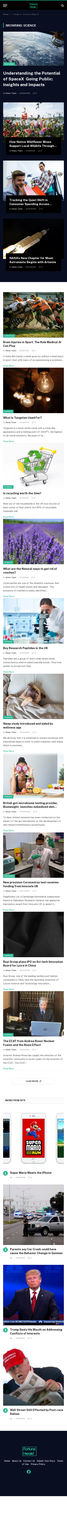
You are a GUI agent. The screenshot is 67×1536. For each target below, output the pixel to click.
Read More (8, 366)
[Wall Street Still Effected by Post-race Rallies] (33, 1375)
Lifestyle (9, 336)
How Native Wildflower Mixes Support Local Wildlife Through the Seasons (31, 146)
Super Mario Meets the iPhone (31, 1172)
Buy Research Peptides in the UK (25, 648)
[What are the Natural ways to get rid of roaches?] (33, 541)
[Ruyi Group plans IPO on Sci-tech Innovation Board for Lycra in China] (33, 934)
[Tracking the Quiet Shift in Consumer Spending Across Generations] (33, 181)
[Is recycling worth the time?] (33, 466)
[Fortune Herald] (33, 5)
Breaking (9, 876)
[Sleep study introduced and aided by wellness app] (33, 696)
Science (8, 411)
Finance (8, 797)
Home (7, 1461)
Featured (9, 64)
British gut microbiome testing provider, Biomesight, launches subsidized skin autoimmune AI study (30, 806)
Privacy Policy (37, 1464)
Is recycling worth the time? (22, 493)
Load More (32, 1081)
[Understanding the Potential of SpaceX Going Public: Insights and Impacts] (33, 49)
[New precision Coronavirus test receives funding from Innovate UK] (33, 855)
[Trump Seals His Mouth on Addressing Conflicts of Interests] (33, 1295)
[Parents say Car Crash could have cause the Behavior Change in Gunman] (33, 1214)
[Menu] (5, 5)
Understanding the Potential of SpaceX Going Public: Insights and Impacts (31, 79)
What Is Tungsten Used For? (22, 417)
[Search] (62, 5)
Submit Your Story (45, 1461)
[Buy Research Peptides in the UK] (33, 621)
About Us (16, 1461)
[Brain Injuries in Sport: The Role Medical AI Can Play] (33, 315)
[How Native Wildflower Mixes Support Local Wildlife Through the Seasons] (33, 122)
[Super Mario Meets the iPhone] (33, 1138)
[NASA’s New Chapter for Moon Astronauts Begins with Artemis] (33, 239)
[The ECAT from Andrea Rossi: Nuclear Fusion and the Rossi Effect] (33, 1014)
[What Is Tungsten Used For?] (33, 390)
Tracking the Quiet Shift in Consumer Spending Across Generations (29, 204)
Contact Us (29, 1461)
